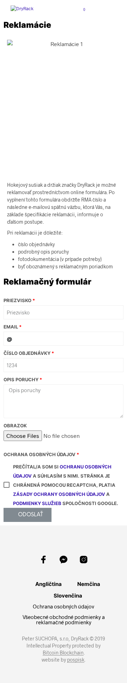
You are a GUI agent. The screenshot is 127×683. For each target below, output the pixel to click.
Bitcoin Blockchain (63, 653)
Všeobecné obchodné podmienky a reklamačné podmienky (64, 619)
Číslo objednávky (27, 353)
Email (11, 327)
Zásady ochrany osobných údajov (59, 494)
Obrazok (15, 425)
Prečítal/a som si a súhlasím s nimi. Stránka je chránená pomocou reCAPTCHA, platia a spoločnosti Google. (65, 485)
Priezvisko (17, 300)
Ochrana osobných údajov (39, 454)
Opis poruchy (21, 379)
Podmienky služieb (37, 503)
